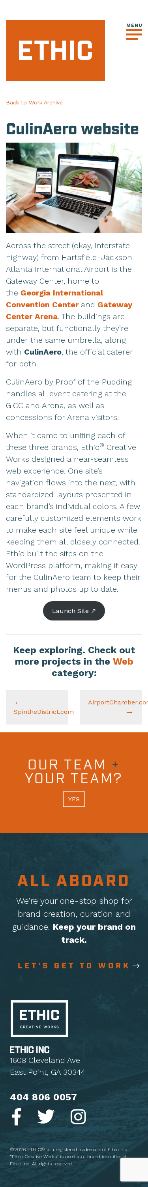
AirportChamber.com (115, 702)
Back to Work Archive (34, 102)
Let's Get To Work (74, 966)
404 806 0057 (43, 1097)
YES (74, 799)
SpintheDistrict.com (41, 711)
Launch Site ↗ (74, 611)
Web (123, 661)
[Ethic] (55, 50)
